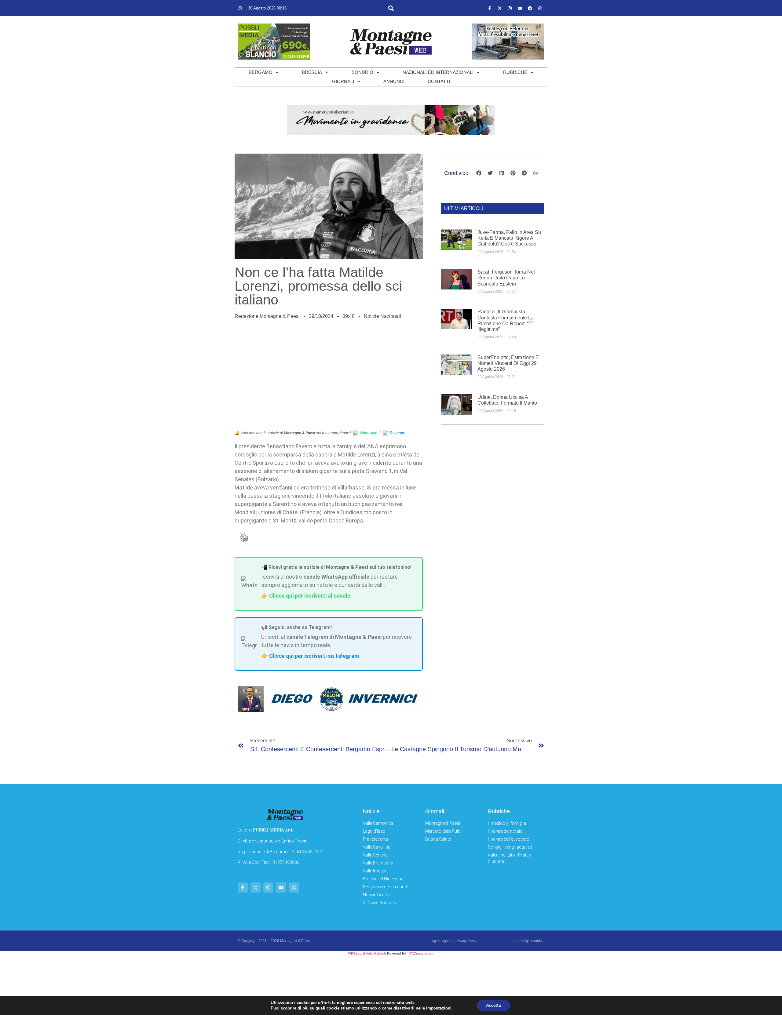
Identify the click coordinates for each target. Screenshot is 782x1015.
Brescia (312, 72)
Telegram (397, 433)
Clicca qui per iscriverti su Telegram (314, 656)
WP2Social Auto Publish (367, 953)
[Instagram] (510, 8)
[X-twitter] (499, 8)
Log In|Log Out (441, 941)
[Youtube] (520, 8)
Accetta (493, 1005)
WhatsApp (368, 433)
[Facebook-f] (489, 8)
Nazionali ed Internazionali (438, 72)
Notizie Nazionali (382, 316)
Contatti (439, 81)
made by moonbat (529, 941)
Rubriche (515, 72)
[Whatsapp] (540, 8)
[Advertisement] (329, 378)
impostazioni (438, 1008)
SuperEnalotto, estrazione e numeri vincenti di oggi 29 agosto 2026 (508, 363)
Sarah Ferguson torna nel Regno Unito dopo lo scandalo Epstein (506, 277)
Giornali (343, 81)
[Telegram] (530, 8)
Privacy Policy (466, 941)
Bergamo (260, 72)
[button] (391, 8)
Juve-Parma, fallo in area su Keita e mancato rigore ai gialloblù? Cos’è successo (509, 238)
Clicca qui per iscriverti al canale (309, 595)
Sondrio (362, 72)
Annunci (393, 81)
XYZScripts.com (421, 953)
